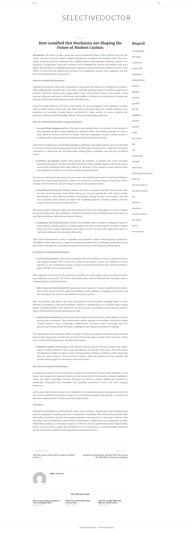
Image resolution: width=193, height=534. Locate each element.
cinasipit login (138, 51)
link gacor (136, 202)
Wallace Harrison (57, 474)
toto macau (136, 138)
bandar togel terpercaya (142, 173)
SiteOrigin (110, 528)
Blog (35, 3)
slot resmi (136, 220)
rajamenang (137, 156)
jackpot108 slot (138, 80)
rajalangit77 (137, 74)
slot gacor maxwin (140, 191)
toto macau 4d (138, 231)
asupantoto (137, 208)
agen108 (135, 103)
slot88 (134, 132)
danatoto (136, 86)
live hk (135, 109)
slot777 (135, 226)
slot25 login (137, 167)
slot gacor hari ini (139, 185)
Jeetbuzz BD (137, 68)
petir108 (135, 121)
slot (133, 144)
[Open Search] (159, 3)
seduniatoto (137, 63)
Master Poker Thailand (104, 55)
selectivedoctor (96, 18)
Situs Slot (136, 179)
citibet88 (135, 162)
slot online (136, 57)
